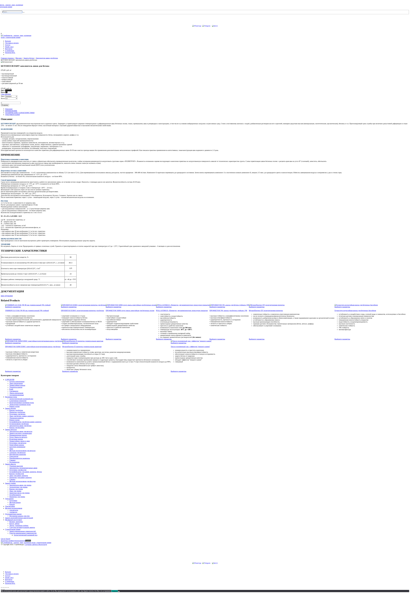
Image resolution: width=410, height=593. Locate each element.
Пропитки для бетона (17, 412)
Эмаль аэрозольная (16, 393)
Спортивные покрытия (17, 401)
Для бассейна (10, 506)
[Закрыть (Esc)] (8, 587)
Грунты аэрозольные (16, 381)
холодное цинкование (17, 447)
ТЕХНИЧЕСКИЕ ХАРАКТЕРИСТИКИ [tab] (19, 113)
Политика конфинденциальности (13, 541)
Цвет (3, 96)
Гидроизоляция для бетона (19, 424)
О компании (9, 51)
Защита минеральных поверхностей (22, 531)
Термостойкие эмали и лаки (19, 441)
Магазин (18, 58)
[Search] (23, 12)
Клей (11, 389)
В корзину (5, 105)
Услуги (7, 45)
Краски (12, 504)
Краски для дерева (16, 489)
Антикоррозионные (16, 395)
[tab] (207, 109)
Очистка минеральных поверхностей (23, 533)
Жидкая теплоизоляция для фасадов (22, 481)
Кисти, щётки (14, 524)
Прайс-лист (9, 47)
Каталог (8, 41)
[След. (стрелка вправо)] (4, 589)
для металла (13, 510)
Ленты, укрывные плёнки (18, 525)
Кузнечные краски (16, 439)
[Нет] (119, 591)
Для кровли (9, 499)
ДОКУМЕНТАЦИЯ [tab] (12, 115)
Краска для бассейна (16, 427)
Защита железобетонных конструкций (19, 518)
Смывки (12, 460)
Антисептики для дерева (18, 487)
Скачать (28, 541)
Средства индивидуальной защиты (22, 527)
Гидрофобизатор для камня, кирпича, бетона (25, 472)
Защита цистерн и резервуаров (20, 433)
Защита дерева (10, 483)
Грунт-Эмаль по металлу (18, 437)
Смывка (12, 479)
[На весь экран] (4, 587)
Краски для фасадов (16, 474)
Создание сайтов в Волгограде (36, 544)
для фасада (13, 512)
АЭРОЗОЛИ (9, 379)
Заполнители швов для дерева (20, 485)
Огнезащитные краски (13, 514)
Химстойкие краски (16, 445)
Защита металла (11, 429)
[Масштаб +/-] (2, 587)
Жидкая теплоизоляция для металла (22, 451)
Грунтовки (13, 500)
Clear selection (6, 94)
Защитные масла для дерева (19, 493)
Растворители (14, 462)
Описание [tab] (8, 109)
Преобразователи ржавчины (19, 458)
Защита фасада (10, 464)
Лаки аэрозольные (16, 383)
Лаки (11, 449)
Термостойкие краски (17, 385)
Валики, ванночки (16, 522)
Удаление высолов (16, 466)
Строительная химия (12, 529)
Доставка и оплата (12, 43)
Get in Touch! (5, 539)
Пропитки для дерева (17, 497)
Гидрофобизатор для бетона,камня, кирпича (25, 422)
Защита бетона (28, 58)
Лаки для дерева (15, 491)
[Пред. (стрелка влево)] (2, 589)
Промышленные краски (18, 435)
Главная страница (7, 58)
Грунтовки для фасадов (17, 470)
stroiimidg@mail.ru (10, 18)
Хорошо (114, 591)
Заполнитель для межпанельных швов (23, 468)
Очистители (13, 456)
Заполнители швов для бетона (47, 58)
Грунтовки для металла (17, 443)
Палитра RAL (10, 52)
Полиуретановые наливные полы (21, 403)
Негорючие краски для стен (19, 516)
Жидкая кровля (14, 502)
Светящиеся (13, 391)
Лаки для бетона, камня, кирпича (21, 416)
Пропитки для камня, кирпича (20, 477)
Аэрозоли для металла (17, 452)
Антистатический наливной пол (21, 399)
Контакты (8, 49)
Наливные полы (11, 397)
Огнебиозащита (15, 495)
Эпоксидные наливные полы (20, 404)
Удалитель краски (15, 387)
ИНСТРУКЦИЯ (7, 296)
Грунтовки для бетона (17, 414)
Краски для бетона (16, 410)
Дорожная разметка (16, 418)
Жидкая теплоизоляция (13, 508)
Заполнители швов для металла (20, 431)
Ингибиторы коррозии (17, 454)
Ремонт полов (14, 406)
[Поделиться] (6, 587)
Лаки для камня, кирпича (18, 475)
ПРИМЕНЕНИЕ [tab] (11, 111)
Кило (3, 98)
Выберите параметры (13, 307)
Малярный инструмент (13, 520)
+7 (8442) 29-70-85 (10, 22)
